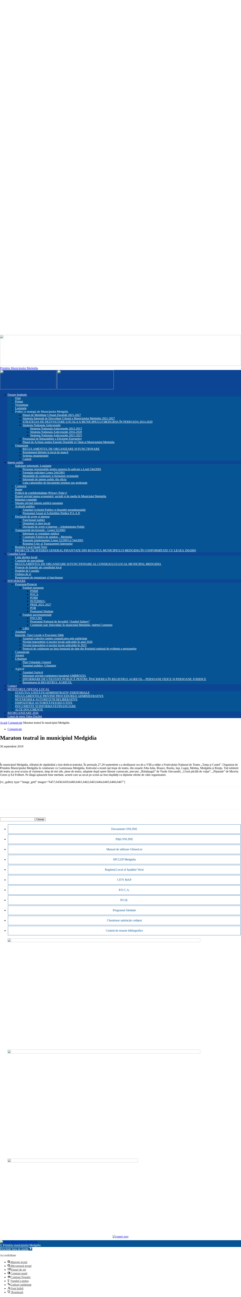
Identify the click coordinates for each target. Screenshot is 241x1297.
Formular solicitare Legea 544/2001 (44, 472)
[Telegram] (60, 752)
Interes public (16, 462)
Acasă (3, 722)
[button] (16, 1249)
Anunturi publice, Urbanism (39, 665)
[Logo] (28, 388)
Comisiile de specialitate (29, 560)
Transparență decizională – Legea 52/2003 (40, 530)
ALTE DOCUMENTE (29, 709)
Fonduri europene (33, 587)
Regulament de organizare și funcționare (39, 577)
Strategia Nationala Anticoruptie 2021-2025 (56, 435)
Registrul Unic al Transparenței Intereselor (48, 543)
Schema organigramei (35, 455)
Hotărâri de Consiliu (27, 570)
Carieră (27, 459)
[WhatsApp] (20, 752)
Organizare (21, 445)
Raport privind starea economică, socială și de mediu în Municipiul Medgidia (60, 496)
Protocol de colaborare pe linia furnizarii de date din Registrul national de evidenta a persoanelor (80, 648)
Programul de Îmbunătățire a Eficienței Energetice (52, 438)
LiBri (26, 628)
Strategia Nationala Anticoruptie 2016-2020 (56, 432)
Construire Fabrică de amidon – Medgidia (47, 536)
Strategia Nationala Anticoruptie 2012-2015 (56, 428)
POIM (34, 597)
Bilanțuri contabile (26, 499)
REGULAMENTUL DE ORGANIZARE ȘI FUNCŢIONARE (61, 448)
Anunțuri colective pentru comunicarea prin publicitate (55, 638)
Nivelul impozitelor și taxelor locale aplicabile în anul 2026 (57, 641)
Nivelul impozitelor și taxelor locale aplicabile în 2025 (55, 645)
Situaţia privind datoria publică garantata (39, 503)
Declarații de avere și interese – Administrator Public (54, 526)
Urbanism (21, 658)
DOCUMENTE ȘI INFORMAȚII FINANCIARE (45, 706)
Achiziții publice (25, 506)
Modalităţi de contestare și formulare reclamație (51, 476)
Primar (19, 401)
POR (33, 608)
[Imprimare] (47, 752)
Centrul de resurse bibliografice (124, 930)
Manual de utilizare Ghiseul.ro (124, 849)
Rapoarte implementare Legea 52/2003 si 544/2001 (53, 540)
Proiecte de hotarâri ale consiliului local (38, 567)
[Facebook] (6, 752)
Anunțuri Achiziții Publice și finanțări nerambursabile (54, 509)
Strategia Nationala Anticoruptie (42, 425)
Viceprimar (21, 404)
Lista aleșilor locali (26, 557)
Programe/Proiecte (26, 584)
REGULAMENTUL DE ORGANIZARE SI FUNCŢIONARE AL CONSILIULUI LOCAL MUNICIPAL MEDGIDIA (88, 564)
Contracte (21, 486)
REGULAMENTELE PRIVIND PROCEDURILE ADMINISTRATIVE (59, 696)
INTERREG (37, 601)
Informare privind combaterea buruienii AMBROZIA (54, 675)
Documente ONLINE (124, 829)
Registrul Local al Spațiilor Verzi (124, 869)
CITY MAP (124, 879)
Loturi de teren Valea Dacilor (25, 716)
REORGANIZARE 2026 (23, 713)
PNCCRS (36, 618)
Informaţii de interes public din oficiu (44, 479)
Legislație (21, 408)
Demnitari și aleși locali (36, 523)
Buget (18, 489)
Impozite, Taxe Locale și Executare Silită (39, 635)
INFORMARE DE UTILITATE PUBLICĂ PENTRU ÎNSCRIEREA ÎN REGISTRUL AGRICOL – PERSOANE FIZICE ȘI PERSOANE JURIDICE (114, 679)
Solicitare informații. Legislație (33, 465)
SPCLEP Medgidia (124, 859)
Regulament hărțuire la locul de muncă (45, 452)
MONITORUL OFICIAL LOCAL (29, 689)
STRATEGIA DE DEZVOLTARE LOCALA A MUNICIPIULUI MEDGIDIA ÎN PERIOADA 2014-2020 (88, 421)
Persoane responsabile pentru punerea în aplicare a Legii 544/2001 (62, 469)
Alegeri (19, 655)
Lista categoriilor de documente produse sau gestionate (55, 482)
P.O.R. (124, 900)
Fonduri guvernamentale (37, 614)
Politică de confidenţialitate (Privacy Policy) (41, 492)
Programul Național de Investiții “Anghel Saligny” (60, 621)
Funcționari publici (34, 520)
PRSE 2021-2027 (40, 604)
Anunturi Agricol (33, 672)
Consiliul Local (17, 553)
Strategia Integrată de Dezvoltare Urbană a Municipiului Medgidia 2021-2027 (69, 418)
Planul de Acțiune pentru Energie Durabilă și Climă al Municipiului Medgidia (68, 442)
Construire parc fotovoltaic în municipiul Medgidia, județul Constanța (71, 624)
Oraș (18, 398)
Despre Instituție (17, 394)
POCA (34, 594)
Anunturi (20, 631)
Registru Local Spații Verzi (31, 547)
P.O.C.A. (124, 889)
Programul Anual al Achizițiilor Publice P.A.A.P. (51, 513)
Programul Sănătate (41, 611)
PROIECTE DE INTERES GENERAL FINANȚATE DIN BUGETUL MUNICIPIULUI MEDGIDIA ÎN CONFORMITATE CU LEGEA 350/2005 (105, 550)
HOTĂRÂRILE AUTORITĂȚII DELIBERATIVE (46, 699)
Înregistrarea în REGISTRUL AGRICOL (47, 682)
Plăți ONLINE (124, 839)
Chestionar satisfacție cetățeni (124, 920)
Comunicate (22, 652)
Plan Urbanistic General (37, 662)
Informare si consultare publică (41, 533)
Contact (12, 685)
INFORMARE (17, 580)
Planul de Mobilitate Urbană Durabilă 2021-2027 (52, 415)
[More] (74, 752)
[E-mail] (33, 752)
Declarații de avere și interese (32, 516)
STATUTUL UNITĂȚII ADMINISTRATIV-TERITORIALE (52, 692)
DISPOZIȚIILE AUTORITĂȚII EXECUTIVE (43, 702)
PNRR (34, 591)
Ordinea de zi (23, 574)
